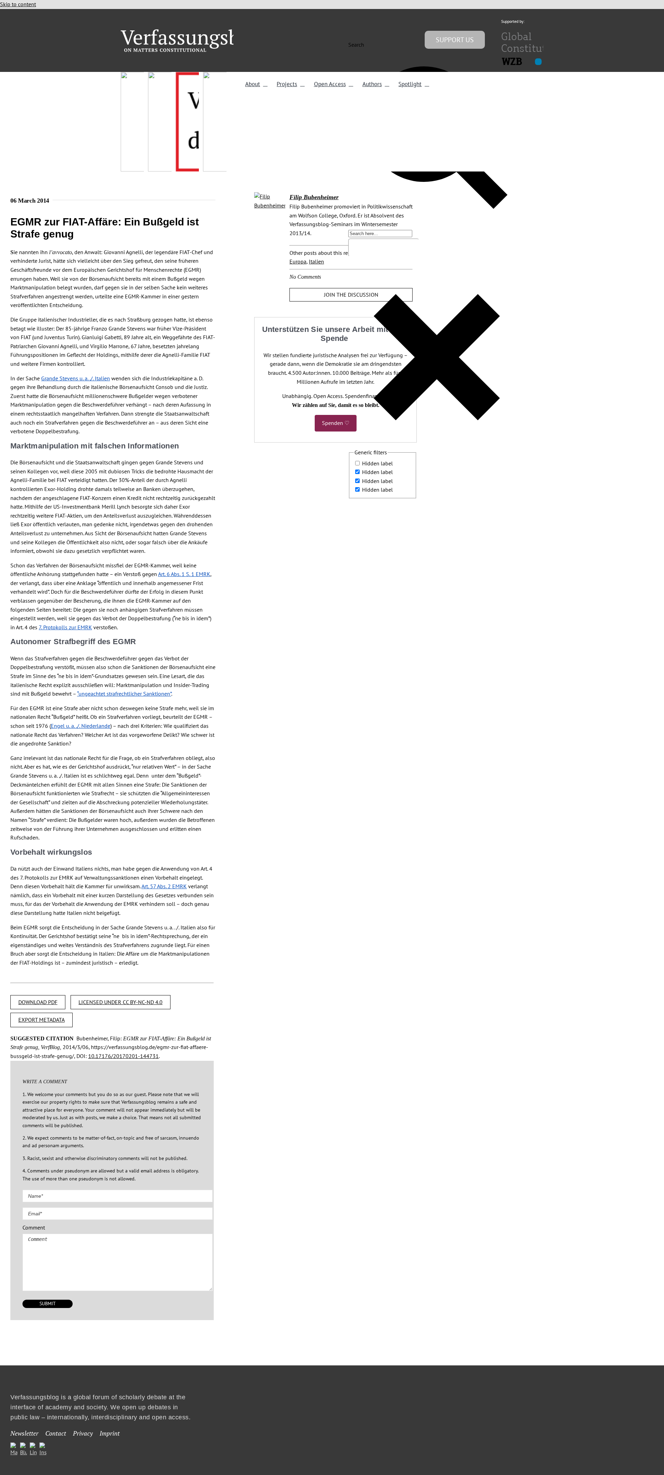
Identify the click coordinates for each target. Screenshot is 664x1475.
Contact (55, 1433)
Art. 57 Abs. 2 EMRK (164, 886)
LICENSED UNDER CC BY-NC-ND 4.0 (121, 1002)
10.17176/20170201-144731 (123, 1055)
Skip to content (18, 4)
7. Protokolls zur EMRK (65, 627)
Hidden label (377, 463)
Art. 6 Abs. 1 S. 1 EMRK (184, 573)
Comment (33, 1227)
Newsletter (24, 1433)
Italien (316, 261)
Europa (297, 261)
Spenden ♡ (335, 422)
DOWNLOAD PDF (37, 1002)
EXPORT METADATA (41, 1019)
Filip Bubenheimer (314, 197)
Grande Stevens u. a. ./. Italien (75, 378)
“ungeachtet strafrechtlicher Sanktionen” (124, 693)
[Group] (194, 32)
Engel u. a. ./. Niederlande (80, 725)
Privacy (83, 1433)
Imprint (110, 1433)
